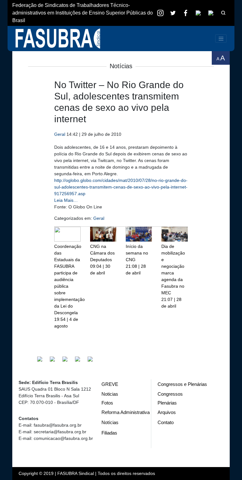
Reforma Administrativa (125, 412)
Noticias (109, 394)
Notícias (109, 422)
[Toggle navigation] (221, 38)
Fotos (107, 402)
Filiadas (109, 432)
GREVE (109, 384)
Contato (166, 422)
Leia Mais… (66, 200)
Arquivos (167, 412)
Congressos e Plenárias (182, 384)
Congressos (170, 394)
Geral (59, 134)
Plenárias (167, 402)
